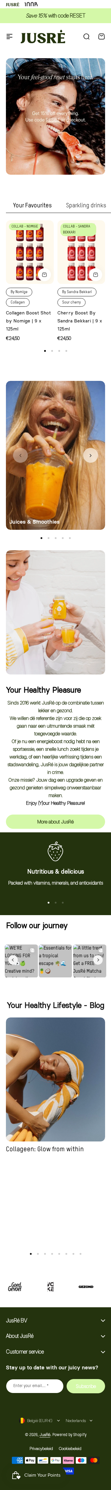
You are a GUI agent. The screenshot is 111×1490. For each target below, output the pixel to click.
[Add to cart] (44, 274)
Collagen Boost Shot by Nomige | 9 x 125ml (28, 321)
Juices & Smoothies (34, 521)
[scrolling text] (39, 1287)
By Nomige (19, 292)
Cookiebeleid (70, 1448)
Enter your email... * (31, 1386)
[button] (45, 350)
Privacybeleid (41, 1448)
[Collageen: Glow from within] (55, 1079)
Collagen (18, 302)
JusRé (45, 1434)
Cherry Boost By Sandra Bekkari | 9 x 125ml (79, 321)
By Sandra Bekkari (77, 292)
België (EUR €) (39, 1420)
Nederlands (76, 1420)
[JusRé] (43, 36)
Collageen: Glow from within (45, 1149)
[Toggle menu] (9, 36)
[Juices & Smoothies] (55, 455)
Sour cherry (71, 302)
